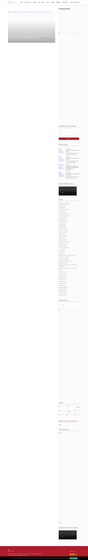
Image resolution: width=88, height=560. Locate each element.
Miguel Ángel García (62, 262)
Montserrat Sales (62, 273)
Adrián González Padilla (63, 203)
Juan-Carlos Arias (62, 245)
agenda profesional (13, 33)
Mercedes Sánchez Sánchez (64, 261)
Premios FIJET (65, 2)
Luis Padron (61, 253)
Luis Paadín (61, 251)
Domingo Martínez (62, 220)
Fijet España (61, 226)
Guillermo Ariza (62, 232)
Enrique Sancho (62, 222)
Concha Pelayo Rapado (63, 215)
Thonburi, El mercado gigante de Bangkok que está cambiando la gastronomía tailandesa (72, 167)
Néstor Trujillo (61, 279)
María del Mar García (63, 257)
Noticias (34, 2)
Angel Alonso (61, 207)
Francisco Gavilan (62, 230)
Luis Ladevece (61, 249)
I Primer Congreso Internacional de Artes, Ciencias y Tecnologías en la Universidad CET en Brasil (31, 37)
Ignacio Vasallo (61, 236)
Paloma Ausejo (61, 283)
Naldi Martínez (61, 277)
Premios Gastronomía (74, 2)
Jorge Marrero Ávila (62, 243)
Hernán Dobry (61, 234)
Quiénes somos (27, 2)
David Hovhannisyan (62, 217)
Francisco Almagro (62, 228)
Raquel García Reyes (63, 287)
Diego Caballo (61, 218)
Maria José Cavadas (62, 259)
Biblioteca (58, 2)
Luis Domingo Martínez (63, 247)
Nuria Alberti (61, 281)
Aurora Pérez (61, 211)
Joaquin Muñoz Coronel (63, 241)
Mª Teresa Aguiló (62, 275)
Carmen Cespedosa (62, 213)
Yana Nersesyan (62, 295)
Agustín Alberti (61, 205)
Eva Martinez (61, 224)
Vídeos (43, 2)
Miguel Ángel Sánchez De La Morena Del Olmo (68, 268)
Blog (39, 2)
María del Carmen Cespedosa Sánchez (66, 255)
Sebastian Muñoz (62, 291)
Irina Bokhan (61, 238)
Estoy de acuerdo (73, 558)
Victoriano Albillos (62, 293)
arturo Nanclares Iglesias (63, 209)
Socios (47, 2)
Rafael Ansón (61, 285)
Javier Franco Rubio (62, 240)
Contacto (53, 2)
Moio (60, 270)
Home (21, 2)
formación (19, 33)
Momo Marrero (62, 272)
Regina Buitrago (62, 289)
